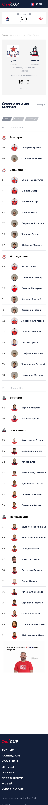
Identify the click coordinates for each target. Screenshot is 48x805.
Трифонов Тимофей (33, 624)
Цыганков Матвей (32, 375)
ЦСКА (13, 60)
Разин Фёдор (29, 581)
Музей (7, 783)
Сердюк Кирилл (31, 613)
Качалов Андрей (31, 299)
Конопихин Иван (31, 310)
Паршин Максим (31, 331)
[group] (24, 18)
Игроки (8, 767)
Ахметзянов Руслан (32, 440)
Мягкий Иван (29, 212)
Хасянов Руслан (30, 234)
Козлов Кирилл (30, 418)
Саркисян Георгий (32, 602)
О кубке (8, 772)
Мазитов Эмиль (30, 559)
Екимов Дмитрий (31, 288)
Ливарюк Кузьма (31, 147)
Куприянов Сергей (32, 483)
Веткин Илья (28, 266)
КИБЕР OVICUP (13, 789)
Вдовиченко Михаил (33, 527)
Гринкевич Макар (31, 277)
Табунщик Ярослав (32, 223)
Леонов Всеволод (31, 494)
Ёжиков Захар (29, 191)
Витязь (35, 60)
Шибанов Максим (31, 245)
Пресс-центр (12, 778)
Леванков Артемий (32, 321)
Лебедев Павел (30, 548)
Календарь (17, 35)
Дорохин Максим (31, 451)
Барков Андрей (30, 407)
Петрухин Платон (31, 570)
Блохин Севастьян (32, 180)
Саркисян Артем (31, 505)
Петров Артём (29, 342)
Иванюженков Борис (33, 537)
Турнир (8, 750)
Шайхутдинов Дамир (33, 635)
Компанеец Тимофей (33, 472)
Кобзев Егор (28, 462)
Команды (10, 761)
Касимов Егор (29, 201)
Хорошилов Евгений (33, 364)
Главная (5, 35)
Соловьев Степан (31, 158)
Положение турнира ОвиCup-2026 (19, 798)
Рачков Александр (32, 592)
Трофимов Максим (32, 353)
